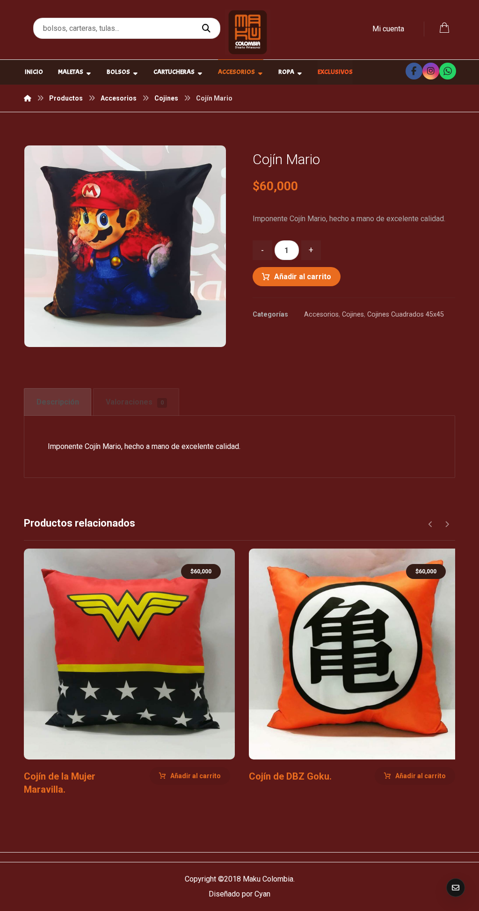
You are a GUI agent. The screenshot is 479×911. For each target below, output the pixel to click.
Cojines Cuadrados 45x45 (405, 314)
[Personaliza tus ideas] (247, 32)
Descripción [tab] (57, 402)
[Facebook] (414, 71)
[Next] (447, 524)
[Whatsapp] (447, 71)
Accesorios (321, 314)
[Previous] (430, 524)
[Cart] (444, 26)
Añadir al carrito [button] (195, 776)
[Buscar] (207, 28)
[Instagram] (430, 71)
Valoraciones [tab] (135, 402)
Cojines (353, 314)
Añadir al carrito (302, 276)
